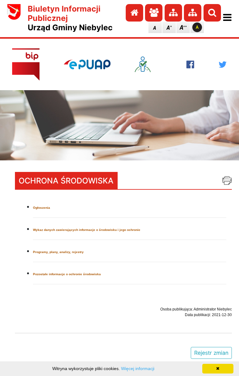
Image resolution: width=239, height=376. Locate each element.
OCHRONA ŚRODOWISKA (66, 180)
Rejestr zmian (211, 352)
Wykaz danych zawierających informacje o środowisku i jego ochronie (86, 230)
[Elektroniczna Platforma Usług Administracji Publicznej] (87, 64)
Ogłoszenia (41, 207)
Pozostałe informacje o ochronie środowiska (67, 274)
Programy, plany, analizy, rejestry (58, 252)
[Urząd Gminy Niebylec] (14, 18)
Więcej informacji (137, 368)
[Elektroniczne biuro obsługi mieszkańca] (148, 64)
